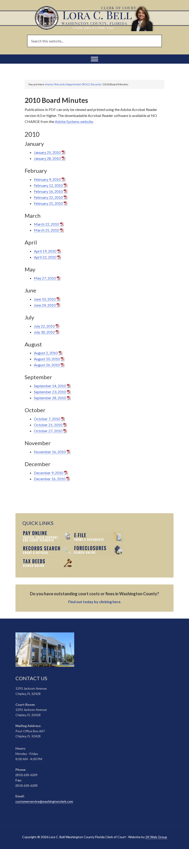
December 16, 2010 (49, 479)
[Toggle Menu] (94, 59)
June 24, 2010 (45, 305)
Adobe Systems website (74, 121)
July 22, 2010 (44, 326)
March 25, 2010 (46, 230)
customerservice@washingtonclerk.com (44, 801)
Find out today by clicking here (94, 601)
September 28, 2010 (50, 398)
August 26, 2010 (47, 365)
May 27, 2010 (45, 278)
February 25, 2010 (48, 203)
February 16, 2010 (48, 191)
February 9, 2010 (47, 179)
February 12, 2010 (48, 185)
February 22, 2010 (48, 197)
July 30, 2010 (44, 332)
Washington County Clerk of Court (94, 18)
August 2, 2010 (46, 353)
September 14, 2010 (50, 386)
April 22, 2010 (45, 257)
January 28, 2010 (47, 158)
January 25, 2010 (47, 152)
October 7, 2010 (47, 419)
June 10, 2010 (45, 299)
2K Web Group (156, 837)
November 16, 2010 (50, 452)
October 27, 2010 (48, 431)
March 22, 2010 (46, 224)
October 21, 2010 (48, 425)
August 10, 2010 (47, 359)
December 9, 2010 (48, 473)
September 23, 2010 (50, 392)
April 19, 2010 (45, 251)
